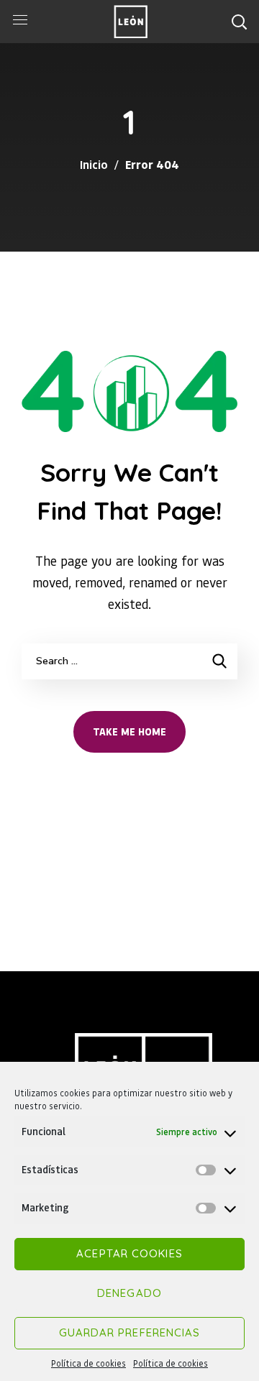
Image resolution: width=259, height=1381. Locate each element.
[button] (239, 21)
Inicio (94, 164)
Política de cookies (88, 1363)
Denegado (129, 1293)
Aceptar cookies (129, 1253)
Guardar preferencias (130, 1332)
